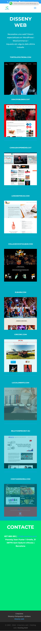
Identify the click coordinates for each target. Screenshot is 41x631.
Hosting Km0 (23, 628)
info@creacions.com (27, 536)
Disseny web (19, 619)
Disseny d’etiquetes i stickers (19, 616)
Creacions (19, 614)
